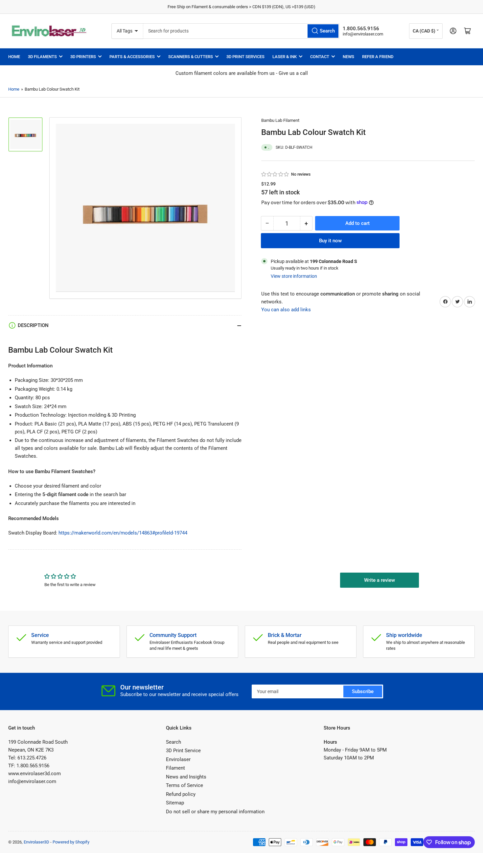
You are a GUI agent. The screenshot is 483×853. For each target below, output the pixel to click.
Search (173, 742)
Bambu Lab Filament (280, 120)
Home (14, 56)
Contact (319, 56)
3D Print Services (245, 56)
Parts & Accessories (132, 56)
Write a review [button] (379, 580)
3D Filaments (42, 56)
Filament (175, 768)
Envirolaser (178, 759)
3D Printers (83, 56)
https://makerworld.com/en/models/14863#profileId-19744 (122, 533)
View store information (294, 276)
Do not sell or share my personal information (215, 812)
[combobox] (241, 31)
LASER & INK (284, 56)
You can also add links (286, 309)
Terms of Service (184, 785)
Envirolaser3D (36, 842)
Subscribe (363, 691)
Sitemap (175, 803)
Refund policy (181, 794)
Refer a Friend (377, 56)
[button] (275, 174)
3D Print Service (183, 751)
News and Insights (186, 777)
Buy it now (330, 241)
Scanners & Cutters (190, 56)
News (348, 56)
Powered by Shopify (71, 842)
